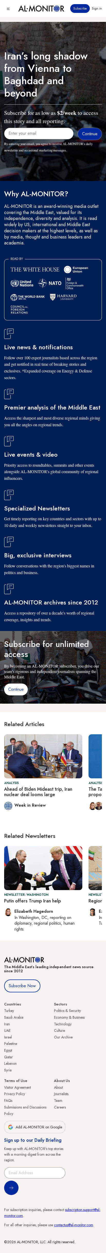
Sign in (97, 8)
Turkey (9, 1010)
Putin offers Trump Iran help (32, 901)
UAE (7, 1030)
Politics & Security (67, 1010)
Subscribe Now (22, 986)
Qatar (8, 1057)
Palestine (10, 1043)
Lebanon (10, 1063)
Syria (8, 1070)
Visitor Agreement (17, 1087)
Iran (7, 1024)
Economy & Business (69, 1017)
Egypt (8, 1050)
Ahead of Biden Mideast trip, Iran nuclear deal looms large (38, 792)
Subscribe (80, 8)
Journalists (61, 1093)
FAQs (8, 1100)
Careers (60, 1107)
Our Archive (63, 1037)
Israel (8, 1037)
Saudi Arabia (13, 1017)
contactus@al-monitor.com (73, 1225)
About (58, 1087)
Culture (59, 1030)
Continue (16, 689)
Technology (63, 1024)
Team (58, 1100)
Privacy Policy (14, 1093)
